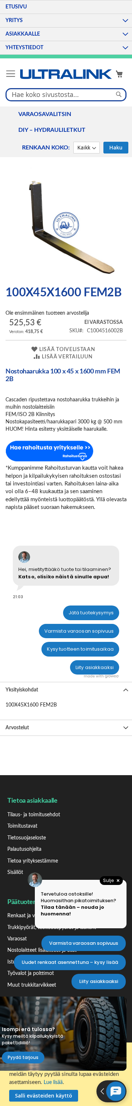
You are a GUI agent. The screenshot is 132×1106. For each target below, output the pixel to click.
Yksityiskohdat (22, 690)
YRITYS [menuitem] (14, 20)
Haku (115, 147)
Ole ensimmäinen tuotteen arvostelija (47, 313)
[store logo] (66, 74)
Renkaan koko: (46, 148)
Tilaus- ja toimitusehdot (33, 814)
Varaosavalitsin (44, 114)
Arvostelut (17, 727)
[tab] (66, 690)
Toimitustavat (22, 826)
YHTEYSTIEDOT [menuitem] (24, 47)
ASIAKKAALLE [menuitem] (23, 34)
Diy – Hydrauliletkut (51, 130)
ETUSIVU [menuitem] (16, 7)
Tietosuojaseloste (26, 838)
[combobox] (66, 94)
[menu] (66, 27)
